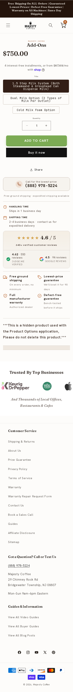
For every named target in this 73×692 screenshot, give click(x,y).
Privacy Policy (17, 469)
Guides (13, 524)
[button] (8, 25)
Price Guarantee (19, 460)
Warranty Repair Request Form (30, 496)
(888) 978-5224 (19, 566)
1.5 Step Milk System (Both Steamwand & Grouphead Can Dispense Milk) (36, 86)
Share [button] (38, 169)
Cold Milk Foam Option (36, 110)
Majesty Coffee (41, 684)
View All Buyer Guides (23, 626)
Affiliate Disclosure (21, 533)
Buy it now (36, 153)
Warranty (14, 487)
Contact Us (16, 505)
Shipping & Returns (21, 441)
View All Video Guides (23, 617)
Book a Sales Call (20, 515)
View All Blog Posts (21, 635)
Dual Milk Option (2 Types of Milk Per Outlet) (36, 99)
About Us (14, 450)
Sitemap (13, 542)
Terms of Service (20, 478)
